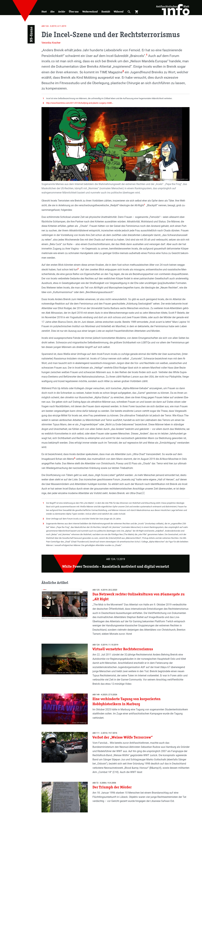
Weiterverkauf (90, 11)
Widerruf (118, 11)
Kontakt (105, 11)
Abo (52, 11)
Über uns (74, 11)
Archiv (61, 11)
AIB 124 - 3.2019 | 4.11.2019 (54, 26)
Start (44, 11)
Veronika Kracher (51, 42)
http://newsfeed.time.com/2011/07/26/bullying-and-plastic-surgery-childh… (79, 103)
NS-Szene (31, 34)
